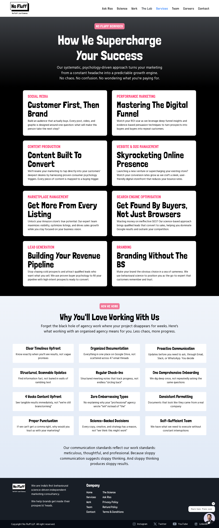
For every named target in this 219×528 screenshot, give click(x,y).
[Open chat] (209, 518)
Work (134, 8)
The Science (109, 492)
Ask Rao (107, 8)
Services (162, 8)
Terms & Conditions (113, 511)
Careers (188, 8)
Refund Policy (110, 507)
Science (122, 8)
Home (89, 492)
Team (175, 8)
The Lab (147, 8)
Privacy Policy (110, 502)
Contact (203, 8)
